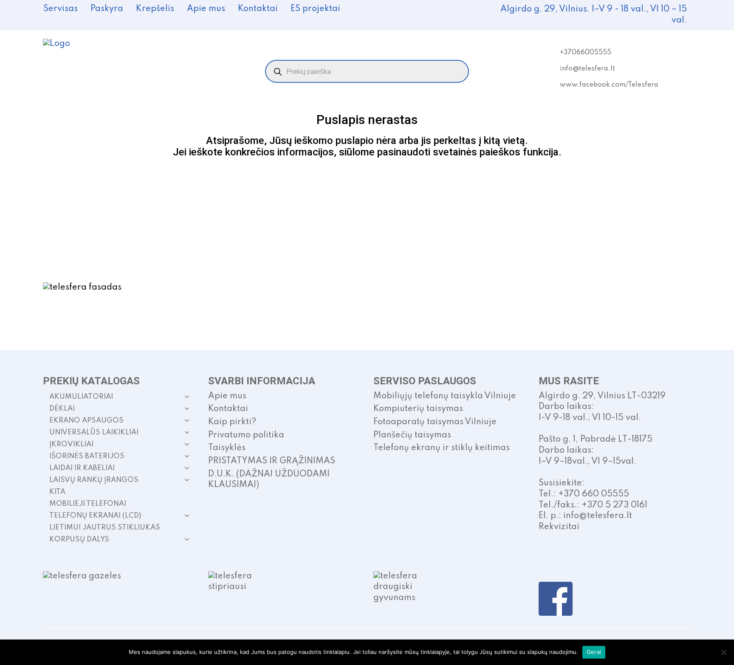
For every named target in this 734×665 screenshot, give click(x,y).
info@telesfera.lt (587, 68)
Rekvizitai (559, 527)
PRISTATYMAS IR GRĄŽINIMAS (271, 461)
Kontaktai (258, 9)
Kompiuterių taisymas (418, 409)
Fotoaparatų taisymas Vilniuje (435, 422)
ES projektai (315, 9)
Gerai (594, 651)
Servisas (60, 9)
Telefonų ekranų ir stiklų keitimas (441, 448)
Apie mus (206, 9)
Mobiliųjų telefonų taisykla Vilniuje (444, 396)
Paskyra (106, 9)
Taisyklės (227, 448)
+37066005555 (585, 52)
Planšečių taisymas (412, 435)
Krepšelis (155, 9)
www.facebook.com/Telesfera (609, 85)
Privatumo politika (246, 435)
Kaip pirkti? (232, 422)
